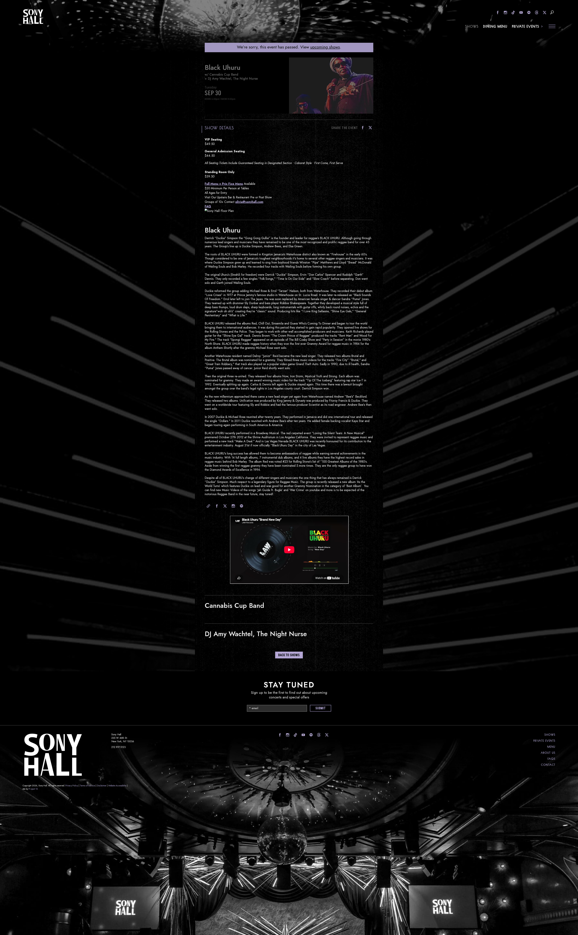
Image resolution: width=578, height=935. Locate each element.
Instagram (233, 506)
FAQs (551, 758)
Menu (551, 746)
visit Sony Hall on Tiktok (513, 12)
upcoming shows (325, 47)
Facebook (362, 128)
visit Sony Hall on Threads (536, 12)
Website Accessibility (117, 785)
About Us (548, 752)
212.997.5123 (118, 747)
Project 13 (33, 788)
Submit (320, 708)
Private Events (525, 26)
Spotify (241, 506)
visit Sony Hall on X (544, 12)
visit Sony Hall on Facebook (497, 12)
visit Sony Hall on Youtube (520, 12)
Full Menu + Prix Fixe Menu (224, 184)
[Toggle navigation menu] (552, 26)
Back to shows (289, 655)
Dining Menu (495, 26)
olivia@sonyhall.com (249, 202)
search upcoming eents (552, 12)
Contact (548, 764)
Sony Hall (33, 16)
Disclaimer (101, 785)
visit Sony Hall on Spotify (528, 12)
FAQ (208, 206)
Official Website (208, 506)
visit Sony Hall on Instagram (505, 12)
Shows (472, 26)
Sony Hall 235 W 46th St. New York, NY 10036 (122, 738)
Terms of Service (87, 785)
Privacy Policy (71, 785)
